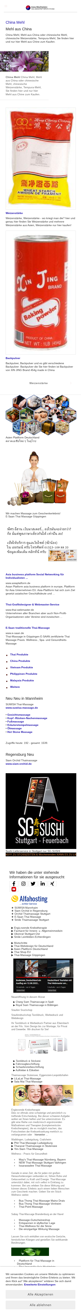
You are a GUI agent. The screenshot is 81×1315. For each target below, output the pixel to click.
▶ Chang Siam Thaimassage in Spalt (33, 1002)
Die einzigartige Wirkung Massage (39, 1229)
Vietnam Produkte (21, 667)
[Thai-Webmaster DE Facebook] (13, 883)
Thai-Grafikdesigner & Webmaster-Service (32, 604)
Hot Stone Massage (19, 731)
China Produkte (20, 660)
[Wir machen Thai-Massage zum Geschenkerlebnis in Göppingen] (41, 510)
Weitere (15, 686)
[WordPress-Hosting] (29, 904)
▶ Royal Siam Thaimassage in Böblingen (35, 1005)
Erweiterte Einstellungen (40, 1284)
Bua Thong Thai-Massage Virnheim (40, 1203)
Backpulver (13, 358)
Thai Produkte (19, 654)
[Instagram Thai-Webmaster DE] (23, 883)
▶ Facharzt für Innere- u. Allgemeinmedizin (37, 930)
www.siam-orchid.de (19, 763)
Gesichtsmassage (18, 714)
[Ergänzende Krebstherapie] (43, 1105)
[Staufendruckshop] (43, 1056)
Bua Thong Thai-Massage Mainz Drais (42, 1200)
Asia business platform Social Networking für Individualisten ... (35, 576)
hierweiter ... (41, 1134)
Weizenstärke (14, 213)
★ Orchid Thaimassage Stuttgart (30, 913)
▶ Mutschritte (19, 942)
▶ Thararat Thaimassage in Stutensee (34, 1145)
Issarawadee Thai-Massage (35, 1165)
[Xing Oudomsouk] (52, 883)
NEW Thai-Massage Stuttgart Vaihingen (42, 1162)
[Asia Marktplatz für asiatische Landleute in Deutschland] (41, 434)
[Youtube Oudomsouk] (13, 889)
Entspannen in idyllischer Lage (37, 1222)
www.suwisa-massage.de (22, 707)
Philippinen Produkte (23, 673)
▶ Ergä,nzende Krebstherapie (29, 927)
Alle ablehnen (40, 1305)
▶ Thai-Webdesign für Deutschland (32, 945)
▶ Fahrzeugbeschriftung (26, 1064)
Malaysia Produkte (22, 680)
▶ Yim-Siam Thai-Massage (27, 1148)
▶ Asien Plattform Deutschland (29, 948)
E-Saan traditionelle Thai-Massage (28, 627)
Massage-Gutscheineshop (34, 1219)
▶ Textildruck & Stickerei (26, 1061)
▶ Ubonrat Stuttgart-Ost (25, 933)
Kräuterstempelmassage (22, 724)
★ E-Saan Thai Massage (26, 916)
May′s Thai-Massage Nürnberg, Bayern (42, 1159)
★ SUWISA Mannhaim (24, 907)
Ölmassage (14, 728)
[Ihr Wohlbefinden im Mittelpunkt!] (30, 1254)
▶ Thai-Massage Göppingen (28, 955)
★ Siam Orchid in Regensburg (29, 910)
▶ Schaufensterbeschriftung (28, 1067)
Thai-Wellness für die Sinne (35, 1226)
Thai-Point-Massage (31, 1206)
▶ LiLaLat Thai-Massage (26, 1078)
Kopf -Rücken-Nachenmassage (27, 718)
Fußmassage (15, 721)
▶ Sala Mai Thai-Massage (26, 1081)
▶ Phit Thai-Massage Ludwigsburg (32, 1142)
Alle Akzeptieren (40, 1294)
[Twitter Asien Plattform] (33, 883)
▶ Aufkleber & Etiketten (26, 1070)
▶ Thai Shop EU (21, 951)
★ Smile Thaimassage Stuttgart (30, 919)
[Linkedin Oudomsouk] (42, 883)
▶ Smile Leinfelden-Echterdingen (31, 936)
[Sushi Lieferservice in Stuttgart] (41, 848)
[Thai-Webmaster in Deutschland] (43, 992)
